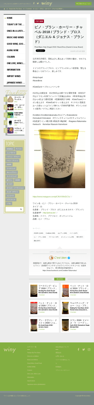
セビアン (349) (62, 233)
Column (11, 56)
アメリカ (18, 149)
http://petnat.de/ (49, 213)
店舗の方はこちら (84, 4)
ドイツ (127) (73, 233)
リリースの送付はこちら (63, 361)
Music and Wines (15, 37)
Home (9, 18)
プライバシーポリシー (63, 370)
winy (15, 102)
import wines (14, 76)
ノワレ (9, 203)
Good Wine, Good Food (16, 43)
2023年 (17, 180)
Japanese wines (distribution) (16, 82)
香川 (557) (79, 237)
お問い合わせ (60, 356)
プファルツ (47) (54, 237)
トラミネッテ (11, 199)
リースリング (11, 168)
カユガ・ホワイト (12, 192)
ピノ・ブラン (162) (40, 237)
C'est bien (42, 295)
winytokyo (10, 149)
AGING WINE (12, 50)
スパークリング (12, 176)
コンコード (10, 196)
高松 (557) (37, 241)
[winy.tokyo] (47, 3)
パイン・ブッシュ (12, 160)
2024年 (9, 164)
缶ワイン (9, 180)
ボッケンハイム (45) (67, 237)
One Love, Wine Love (16, 63)
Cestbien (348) (50, 233)
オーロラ (9, 184)
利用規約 (58, 367)
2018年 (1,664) (38, 233)
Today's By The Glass (16, 24)
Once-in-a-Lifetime (16, 30)
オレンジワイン (12, 172)
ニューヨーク (11, 153)
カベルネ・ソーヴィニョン (15, 188)
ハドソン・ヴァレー (13, 157)
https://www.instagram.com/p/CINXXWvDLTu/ (51, 197)
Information (13, 69)
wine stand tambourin (21, 109)
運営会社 (58, 353)
